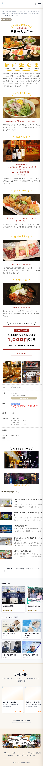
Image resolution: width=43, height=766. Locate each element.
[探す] (35, 4)
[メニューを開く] (39, 4)
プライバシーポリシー (21, 755)
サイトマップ (15, 753)
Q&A (23, 753)
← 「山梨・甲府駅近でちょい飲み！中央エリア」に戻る (21, 570)
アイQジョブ (19, 678)
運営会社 (32, 755)
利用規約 (10, 755)
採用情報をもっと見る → (21, 720)
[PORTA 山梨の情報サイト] (7, 4)
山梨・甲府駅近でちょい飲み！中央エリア (21, 14)
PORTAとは (6, 753)
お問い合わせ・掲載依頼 (33, 753)
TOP (3, 12)
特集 (7, 12)
